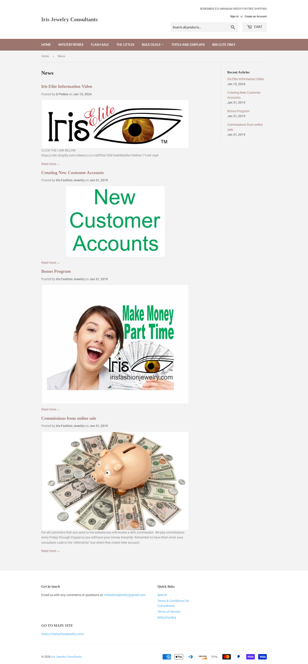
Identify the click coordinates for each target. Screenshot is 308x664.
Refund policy (166, 617)
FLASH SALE (100, 45)
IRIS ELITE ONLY (223, 45)
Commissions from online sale (68, 418)
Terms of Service (168, 611)
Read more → (50, 164)
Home (46, 45)
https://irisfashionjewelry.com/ (62, 634)
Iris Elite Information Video (66, 86)
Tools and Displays (188, 45)
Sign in (234, 16)
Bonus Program (56, 271)
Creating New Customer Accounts (72, 172)
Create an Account (256, 16)
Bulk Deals (151, 45)
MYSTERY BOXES (70, 45)
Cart (257, 27)
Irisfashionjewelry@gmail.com (124, 595)
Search (162, 595)
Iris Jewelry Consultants (69, 19)
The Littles (125, 45)
